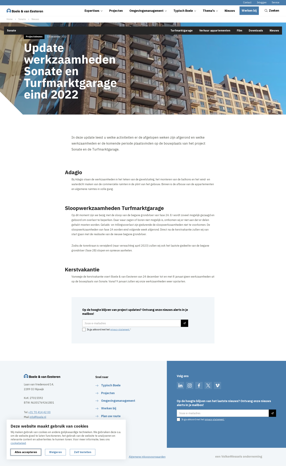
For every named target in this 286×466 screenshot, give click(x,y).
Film (239, 30)
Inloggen (261, 2)
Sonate (22, 19)
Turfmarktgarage (181, 30)
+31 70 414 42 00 (39, 412)
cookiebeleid (18, 443)
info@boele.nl (38, 417)
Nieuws (35, 19)
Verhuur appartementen (214, 30)
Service (275, 2)
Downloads (256, 30)
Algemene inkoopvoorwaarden (147, 456)
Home (10, 19)
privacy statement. (120, 329)
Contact (247, 2)
